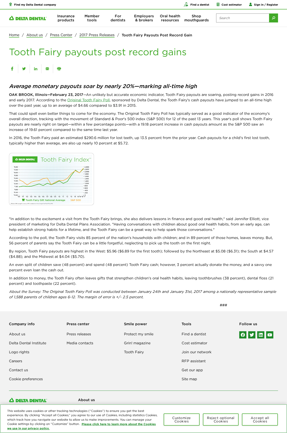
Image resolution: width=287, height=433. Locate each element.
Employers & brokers (144, 18)
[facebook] (12, 68)
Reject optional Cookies (221, 419)
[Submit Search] (273, 17)
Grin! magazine (137, 343)
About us (34, 35)
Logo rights (19, 352)
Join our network (196, 352)
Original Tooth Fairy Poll (88, 100)
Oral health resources (170, 18)
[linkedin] (35, 68)
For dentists (118, 18)
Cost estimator (194, 343)
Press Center (61, 35)
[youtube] (269, 334)
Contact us (18, 370)
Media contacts (80, 343)
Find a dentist (194, 334)
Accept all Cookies (260, 419)
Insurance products (66, 18)
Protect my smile (138, 334)
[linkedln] (260, 334)
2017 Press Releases (97, 35)
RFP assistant (194, 361)
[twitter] (24, 68)
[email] (47, 68)
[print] (59, 68)
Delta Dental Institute (27, 343)
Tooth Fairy (134, 352)
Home (14, 35)
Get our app (192, 370)
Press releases (79, 334)
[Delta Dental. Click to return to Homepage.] (28, 18)
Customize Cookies (181, 419)
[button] (32, 4)
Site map (189, 379)
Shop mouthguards (196, 18)
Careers (15, 361)
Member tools (92, 18)
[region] (143, 418)
